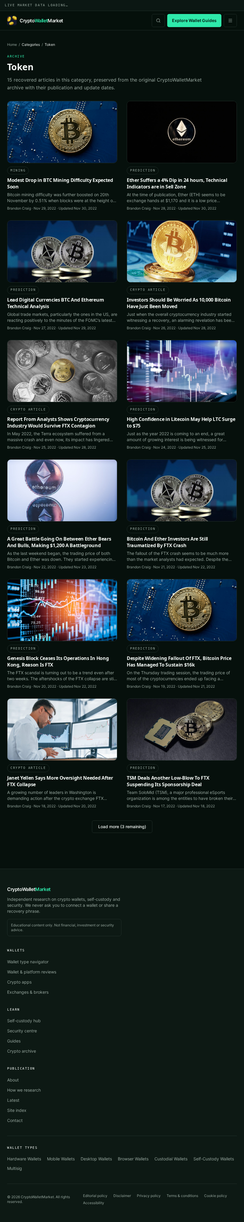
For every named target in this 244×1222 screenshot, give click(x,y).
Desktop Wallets (96, 1158)
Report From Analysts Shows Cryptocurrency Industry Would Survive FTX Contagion (58, 422)
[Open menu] (230, 20)
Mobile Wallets (61, 1158)
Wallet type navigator (28, 961)
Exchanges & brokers (28, 992)
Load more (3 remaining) (122, 826)
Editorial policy (95, 1195)
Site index (16, 1110)
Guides (14, 1040)
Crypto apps (19, 981)
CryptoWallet (29, 889)
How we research (24, 1090)
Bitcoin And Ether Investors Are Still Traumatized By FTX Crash (167, 542)
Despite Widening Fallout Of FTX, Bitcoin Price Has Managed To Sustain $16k (179, 661)
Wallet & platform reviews (31, 971)
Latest (13, 1100)
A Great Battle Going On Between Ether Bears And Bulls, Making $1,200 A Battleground (59, 542)
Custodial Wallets (170, 1158)
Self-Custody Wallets (213, 1158)
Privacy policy (149, 1195)
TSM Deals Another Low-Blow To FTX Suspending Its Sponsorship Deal (168, 781)
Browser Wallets (133, 1158)
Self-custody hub (24, 1020)
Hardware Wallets (24, 1158)
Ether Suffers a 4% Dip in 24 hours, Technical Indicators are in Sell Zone (177, 183)
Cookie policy (215, 1195)
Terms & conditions (182, 1195)
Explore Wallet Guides (194, 20)
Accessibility (93, 1203)
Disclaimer (122, 1195)
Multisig (14, 1168)
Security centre (22, 1030)
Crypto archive (21, 1051)
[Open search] (158, 20)
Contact (15, 1120)
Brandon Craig (19, 208)
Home (12, 44)
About (13, 1079)
